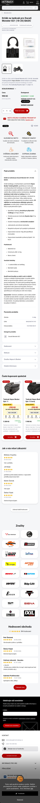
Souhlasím (21, 793)
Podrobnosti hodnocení (26, 25)
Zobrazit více (20, 687)
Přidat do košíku (20, 111)
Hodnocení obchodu (20, 626)
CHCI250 (12, 412)
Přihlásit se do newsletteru (12, 725)
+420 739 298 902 (11, 744)
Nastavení (20, 799)
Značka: (8, 30)
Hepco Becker (16, 80)
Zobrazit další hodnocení (20, 509)
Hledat (35, 8)
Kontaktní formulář (12, 755)
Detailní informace (8, 88)
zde (32, 788)
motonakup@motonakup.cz (14, 740)
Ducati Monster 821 (14, 336)
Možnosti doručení (27, 105)
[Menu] (37, 2)
